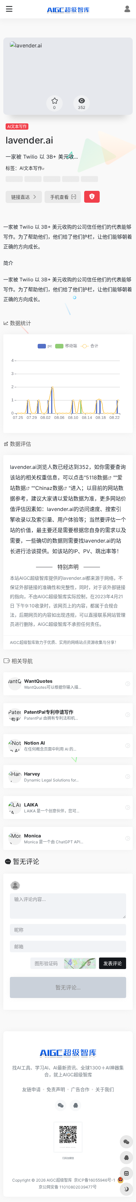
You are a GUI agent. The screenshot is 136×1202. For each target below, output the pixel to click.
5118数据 (97, 477)
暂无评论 (26, 862)
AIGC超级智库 (59, 1180)
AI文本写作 (17, 126)
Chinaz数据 (49, 488)
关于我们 (104, 1089)
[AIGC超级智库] (68, 9)
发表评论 (112, 963)
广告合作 (80, 1089)
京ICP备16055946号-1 (94, 1180)
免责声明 (56, 1089)
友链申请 (31, 1089)
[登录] (127, 9)
